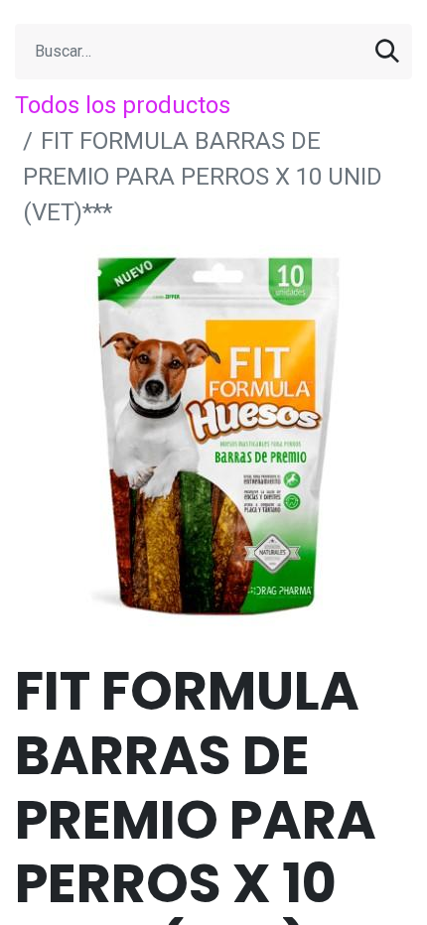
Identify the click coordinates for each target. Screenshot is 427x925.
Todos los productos (122, 105)
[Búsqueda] (387, 51)
